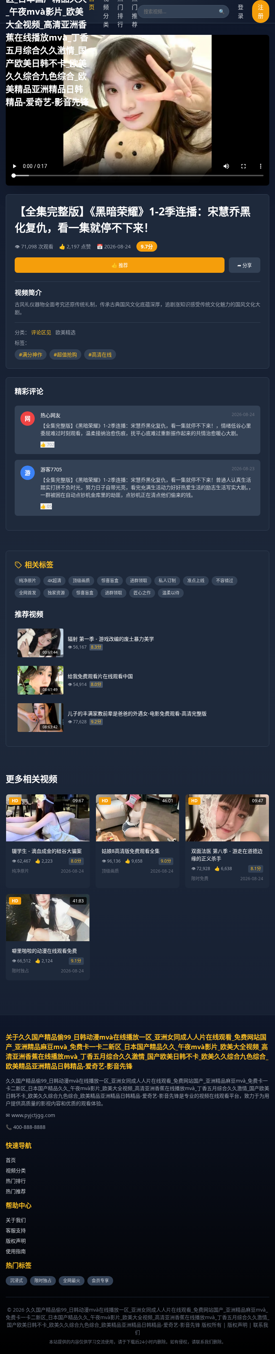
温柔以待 (170, 593)
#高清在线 (100, 354)
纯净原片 (27, 581)
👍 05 (46, 506)
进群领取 (138, 581)
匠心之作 (142, 593)
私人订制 (167, 581)
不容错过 (224, 581)
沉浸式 (16, 1281)
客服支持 (16, 1230)
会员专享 (100, 1281)
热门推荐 (16, 1191)
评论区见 (41, 332)
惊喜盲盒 (110, 581)
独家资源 (56, 593)
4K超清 (54, 581)
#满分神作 (30, 354)
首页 (11, 1160)
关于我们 (16, 1220)
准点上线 (195, 581)
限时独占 (43, 1281)
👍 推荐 (119, 265)
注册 (261, 11)
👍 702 (47, 445)
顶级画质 (81, 581)
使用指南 (16, 1251)
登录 (240, 11)
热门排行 (16, 1180)
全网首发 (27, 593)
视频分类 (16, 1170)
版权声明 (16, 1240)
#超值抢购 (65, 354)
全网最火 (71, 1281)
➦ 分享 (244, 265)
